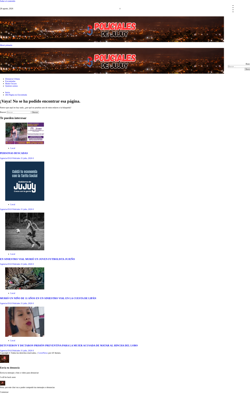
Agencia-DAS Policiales (10, 158)
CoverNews (43, 353)
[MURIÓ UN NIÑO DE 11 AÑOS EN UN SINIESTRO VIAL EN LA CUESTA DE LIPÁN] (24, 289)
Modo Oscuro (240, 9)
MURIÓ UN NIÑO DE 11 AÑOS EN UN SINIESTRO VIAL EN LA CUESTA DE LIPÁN (48, 298)
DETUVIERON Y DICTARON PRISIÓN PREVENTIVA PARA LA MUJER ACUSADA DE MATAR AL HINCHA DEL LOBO (69, 345)
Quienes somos (241, 12)
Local (12, 148)
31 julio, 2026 (27, 158)
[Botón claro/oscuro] (121, 8)
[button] (6, 392)
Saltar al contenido (7, 1)
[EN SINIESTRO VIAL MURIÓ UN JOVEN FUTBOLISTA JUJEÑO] (24, 249)
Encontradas (240, 7)
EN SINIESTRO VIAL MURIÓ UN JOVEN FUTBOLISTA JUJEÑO (37, 259)
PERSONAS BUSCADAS (14, 153)
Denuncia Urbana (242, 5)
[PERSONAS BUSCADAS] (24, 144)
